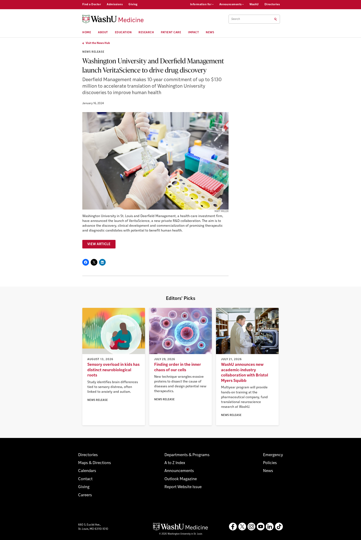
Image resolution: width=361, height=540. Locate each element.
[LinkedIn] (270, 527)
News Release (93, 52)
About (103, 32)
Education (123, 32)
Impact (193, 32)
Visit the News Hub (98, 43)
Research (146, 32)
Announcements (231, 4)
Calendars (87, 471)
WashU (253, 4)
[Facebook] (233, 527)
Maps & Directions (94, 463)
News (210, 32)
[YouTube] (260, 527)
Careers (85, 495)
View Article (99, 244)
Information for (201, 4)
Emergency (273, 455)
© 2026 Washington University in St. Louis (180, 534)
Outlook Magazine (180, 479)
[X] (242, 527)
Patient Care (171, 32)
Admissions (115, 4)
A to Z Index (174, 463)
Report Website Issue (183, 487)
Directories (272, 4)
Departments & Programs (187, 455)
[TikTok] (279, 527)
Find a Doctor (91, 4)
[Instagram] (251, 527)
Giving (132, 4)
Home (86, 32)
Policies (270, 463)
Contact (85, 479)
